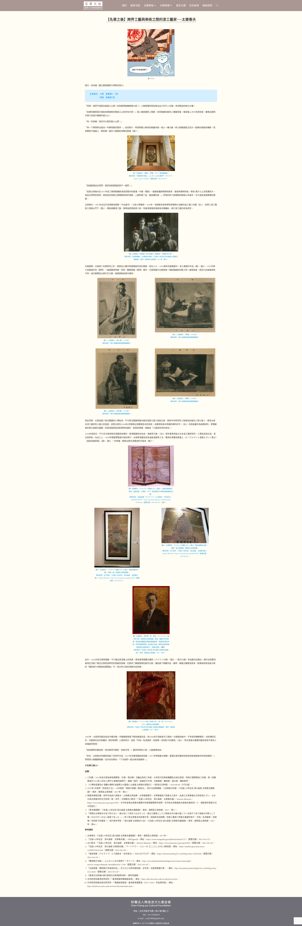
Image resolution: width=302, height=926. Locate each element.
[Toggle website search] (217, 5)
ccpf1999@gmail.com (155, 918)
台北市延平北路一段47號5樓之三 (154, 911)
